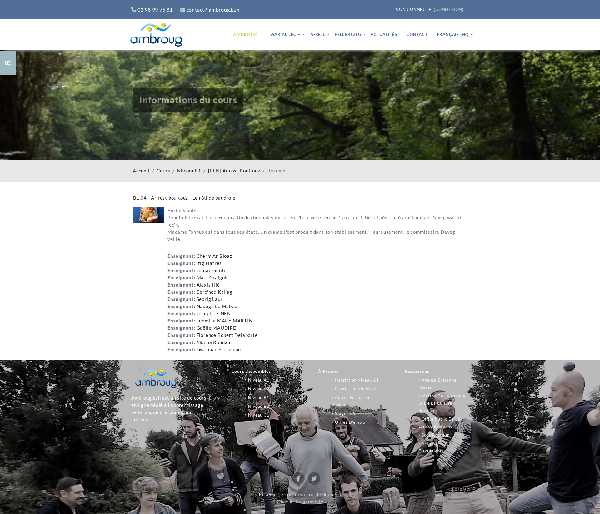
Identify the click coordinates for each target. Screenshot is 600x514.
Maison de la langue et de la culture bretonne (441, 403)
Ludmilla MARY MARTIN (225, 320)
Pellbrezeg (348, 34)
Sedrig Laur (210, 299)
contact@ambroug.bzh (213, 9)
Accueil (141, 170)
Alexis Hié (208, 284)
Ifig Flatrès (209, 263)
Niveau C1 (258, 414)
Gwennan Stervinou (219, 349)
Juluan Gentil (212, 270)
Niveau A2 (258, 388)
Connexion (448, 9)
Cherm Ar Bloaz (214, 256)
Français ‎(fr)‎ (453, 34)
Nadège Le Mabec (217, 306)
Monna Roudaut (214, 342)
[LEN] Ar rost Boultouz (234, 170)
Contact (417, 34)
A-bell (317, 34)
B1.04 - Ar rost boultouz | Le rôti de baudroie (184, 198)
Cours (163, 170)
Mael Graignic (213, 277)
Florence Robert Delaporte (227, 335)
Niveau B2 (258, 406)
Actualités (384, 34)
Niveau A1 (258, 379)
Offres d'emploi (351, 422)
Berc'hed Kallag (214, 292)
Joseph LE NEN (214, 313)
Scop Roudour (435, 434)
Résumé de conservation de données (300, 494)
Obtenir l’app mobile (300, 501)
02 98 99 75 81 (155, 9)
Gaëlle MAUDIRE (216, 328)
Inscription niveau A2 (357, 388)
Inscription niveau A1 (357, 379)
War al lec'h (285, 34)
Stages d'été (348, 413)
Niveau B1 (189, 170)
